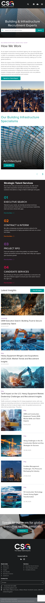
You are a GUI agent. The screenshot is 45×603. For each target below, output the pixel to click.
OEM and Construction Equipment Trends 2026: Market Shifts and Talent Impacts (31, 417)
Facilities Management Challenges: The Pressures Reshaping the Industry (32, 468)
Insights (5, 570)
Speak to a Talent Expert (10, 78)
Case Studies (6, 572)
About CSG (6, 566)
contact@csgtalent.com (10, 588)
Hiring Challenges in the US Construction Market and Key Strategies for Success (33, 443)
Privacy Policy (8, 601)
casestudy (4, 318)
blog (2, 353)
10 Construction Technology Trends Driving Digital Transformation (32, 494)
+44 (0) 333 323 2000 (9, 586)
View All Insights (37, 290)
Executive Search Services (32, 566)
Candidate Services (30, 570)
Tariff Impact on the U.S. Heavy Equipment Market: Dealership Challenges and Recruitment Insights (22, 395)
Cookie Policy (14, 601)
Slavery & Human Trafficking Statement (26, 601)
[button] (42, 174)
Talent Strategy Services (32, 568)
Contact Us (6, 575)
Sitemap (2, 601)
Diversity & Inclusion (8, 574)
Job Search (6, 568)
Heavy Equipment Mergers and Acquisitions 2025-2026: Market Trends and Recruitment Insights (20, 358)
